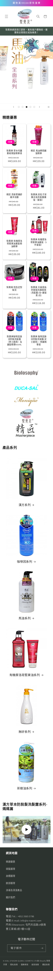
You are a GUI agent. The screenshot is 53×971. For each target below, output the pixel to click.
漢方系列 (24, 505)
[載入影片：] (26, 829)
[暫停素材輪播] (50, 107)
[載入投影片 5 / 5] (34, 107)
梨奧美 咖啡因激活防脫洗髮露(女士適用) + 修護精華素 (39, 340)
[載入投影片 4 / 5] (30, 107)
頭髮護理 (10, 868)
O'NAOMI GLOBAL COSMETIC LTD (23, 961)
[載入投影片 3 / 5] (26, 107)
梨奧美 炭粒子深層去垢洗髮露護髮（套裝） (39, 197)
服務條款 (24, 965)
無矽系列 (24, 732)
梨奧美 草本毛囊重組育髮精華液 (14, 152)
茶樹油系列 (24, 788)
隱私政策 (14, 965)
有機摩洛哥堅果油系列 (24, 675)
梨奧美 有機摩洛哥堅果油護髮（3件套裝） (38, 242)
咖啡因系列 (24, 562)
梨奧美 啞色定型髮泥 (14, 288)
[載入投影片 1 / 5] (19, 107)
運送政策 (46, 965)
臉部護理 (10, 883)
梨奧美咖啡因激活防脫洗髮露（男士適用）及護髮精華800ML (14, 340)
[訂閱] (41, 948)
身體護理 (10, 875)
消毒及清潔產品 (14, 890)
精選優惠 (10, 861)
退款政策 (35, 965)
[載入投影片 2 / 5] (22, 107)
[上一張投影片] (13, 107)
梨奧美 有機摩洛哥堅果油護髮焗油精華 (14, 243)
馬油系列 (24, 618)
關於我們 (10, 897)
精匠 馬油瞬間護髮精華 (39, 152)
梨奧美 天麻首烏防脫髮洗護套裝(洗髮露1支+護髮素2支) (39, 291)
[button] (6, 16)
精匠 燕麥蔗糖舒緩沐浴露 (14, 195)
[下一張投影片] (39, 107)
